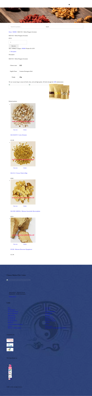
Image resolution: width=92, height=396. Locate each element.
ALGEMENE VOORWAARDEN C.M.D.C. (56, 328)
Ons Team (47, 308)
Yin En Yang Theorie (13, 311)
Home (10, 32)
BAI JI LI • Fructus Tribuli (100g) (19, 173)
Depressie (47, 322)
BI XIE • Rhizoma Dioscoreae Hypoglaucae (21, 249)
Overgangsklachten (12, 320)
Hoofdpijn (47, 315)
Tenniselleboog (11, 319)
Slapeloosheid (11, 315)
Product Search (48, 326)
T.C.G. (46, 309)
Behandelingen (11, 309)
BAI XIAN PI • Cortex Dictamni (19, 135)
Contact (47, 324)
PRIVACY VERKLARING (14, 328)
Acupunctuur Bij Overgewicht (15, 324)
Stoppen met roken (49, 319)
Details (25, 129)
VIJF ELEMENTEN (50, 311)
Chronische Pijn (12, 317)
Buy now (14, 46)
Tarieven (10, 326)
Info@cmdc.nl (12, 296)
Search (81, 27)
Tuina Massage (48, 313)
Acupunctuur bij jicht (50, 320)
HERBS (15, 32)
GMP (55, 82)
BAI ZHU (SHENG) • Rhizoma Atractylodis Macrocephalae (25, 211)
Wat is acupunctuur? (13, 313)
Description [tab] (13, 51)
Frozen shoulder (49, 317)
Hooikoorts (10, 322)
